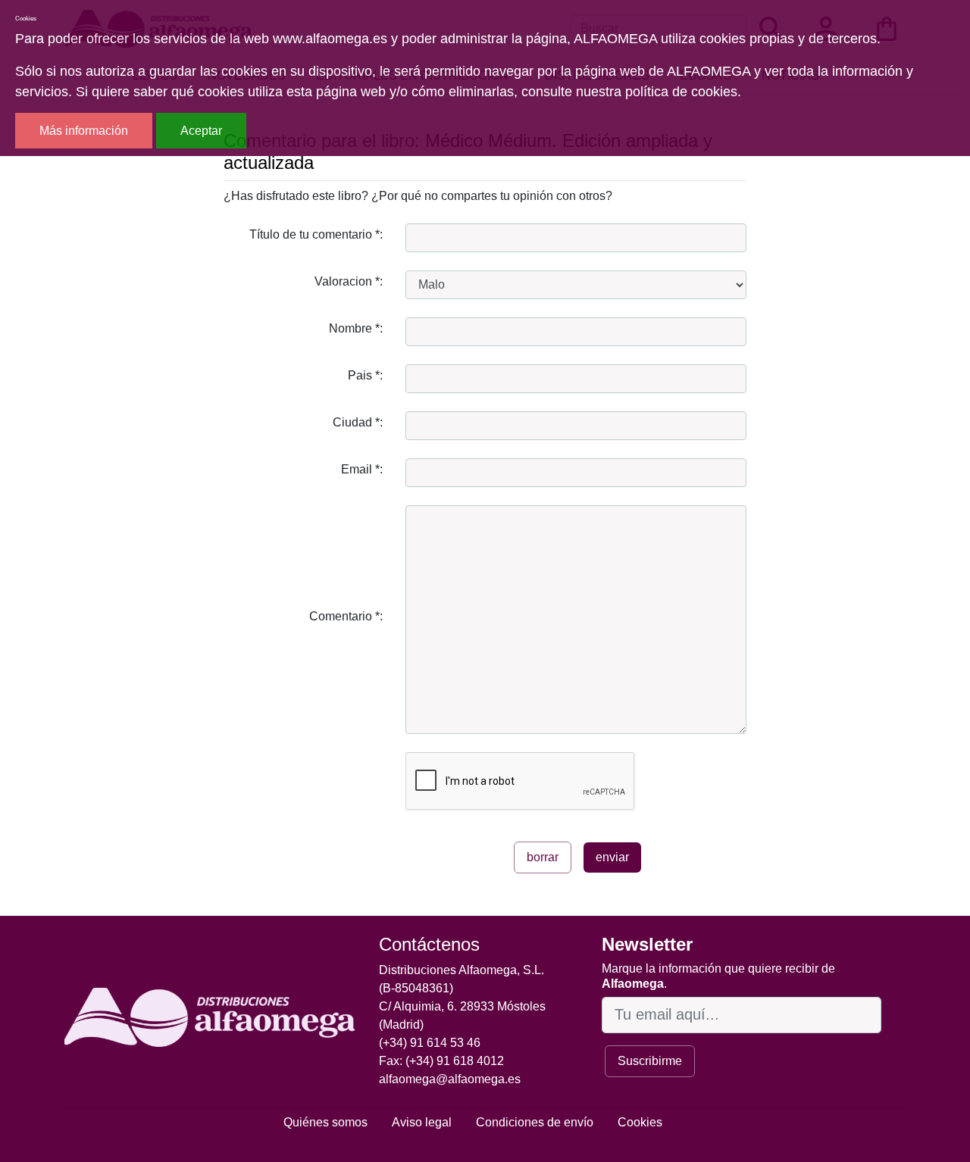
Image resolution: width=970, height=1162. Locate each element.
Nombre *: (356, 328)
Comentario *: (346, 616)
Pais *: (365, 375)
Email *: (362, 469)
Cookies (640, 1122)
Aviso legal (422, 1122)
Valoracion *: (348, 281)
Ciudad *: (358, 422)
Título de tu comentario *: (316, 234)
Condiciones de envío (534, 1122)
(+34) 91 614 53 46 (429, 1042)
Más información (83, 130)
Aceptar (201, 130)
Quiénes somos (325, 1122)
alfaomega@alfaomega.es (450, 1079)
